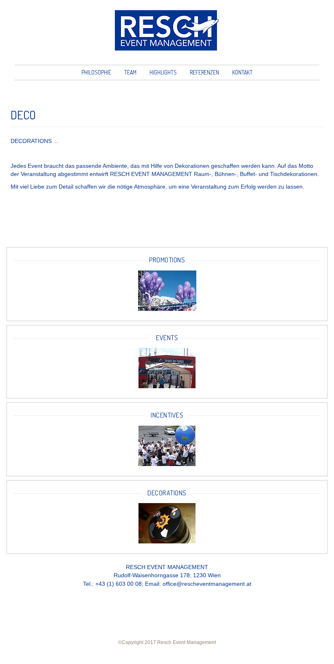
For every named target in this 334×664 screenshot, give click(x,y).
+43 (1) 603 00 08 (118, 584)
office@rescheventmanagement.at (207, 584)
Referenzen (204, 72)
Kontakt (242, 72)
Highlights (163, 72)
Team (130, 72)
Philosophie (96, 72)
